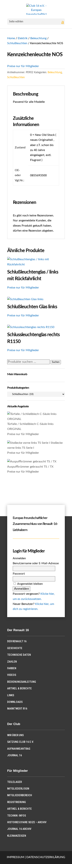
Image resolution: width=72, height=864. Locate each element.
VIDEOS (11, 675)
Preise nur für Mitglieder (23, 66)
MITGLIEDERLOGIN (18, 788)
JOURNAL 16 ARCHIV (19, 829)
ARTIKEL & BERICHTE (19, 688)
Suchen (55, 362)
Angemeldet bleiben (30, 583)
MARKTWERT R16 (17, 708)
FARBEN (11, 668)
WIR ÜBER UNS (15, 735)
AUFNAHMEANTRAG (18, 748)
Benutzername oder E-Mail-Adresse (36, 563)
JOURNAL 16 (14, 755)
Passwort (19, 573)
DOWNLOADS (15, 702)
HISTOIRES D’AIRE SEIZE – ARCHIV (27, 822)
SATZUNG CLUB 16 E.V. (20, 742)
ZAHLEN (12, 661)
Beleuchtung (38, 38)
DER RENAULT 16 (17, 641)
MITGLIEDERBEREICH (19, 795)
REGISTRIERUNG (16, 802)
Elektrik (23, 38)
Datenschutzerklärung (45, 857)
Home (11, 38)
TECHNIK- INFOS (16, 815)
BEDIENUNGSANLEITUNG (21, 681)
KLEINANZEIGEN (16, 835)
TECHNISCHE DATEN (19, 654)
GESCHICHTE (14, 648)
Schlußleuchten (17, 43)
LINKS (10, 695)
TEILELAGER (14, 782)
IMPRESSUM (15, 857)
